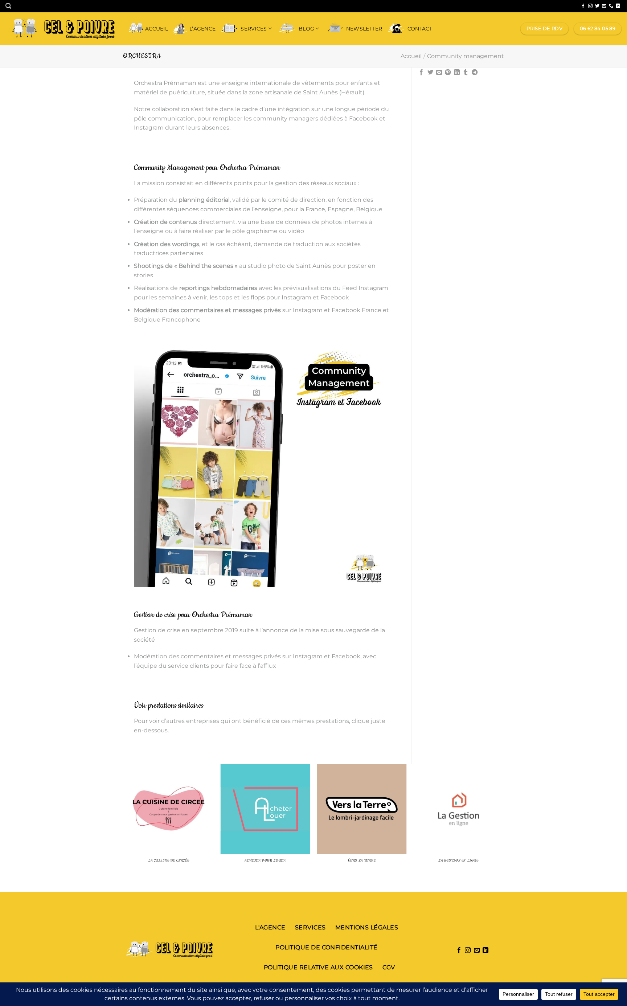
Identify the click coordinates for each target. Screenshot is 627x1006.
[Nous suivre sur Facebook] (583, 6)
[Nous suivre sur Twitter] (597, 6)
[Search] (8, 6)
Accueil (156, 28)
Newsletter (364, 28)
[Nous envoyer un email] (604, 6)
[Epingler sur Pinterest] (448, 72)
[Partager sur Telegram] (475, 72)
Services (254, 28)
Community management (465, 56)
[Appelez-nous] (611, 6)
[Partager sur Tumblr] (465, 72)
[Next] (502, 827)
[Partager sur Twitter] (430, 72)
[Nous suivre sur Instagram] (590, 6)
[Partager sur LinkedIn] (457, 72)
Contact (420, 28)
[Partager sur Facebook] (421, 72)
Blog (306, 28)
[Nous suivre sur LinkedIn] (618, 6)
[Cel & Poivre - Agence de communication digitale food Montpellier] (61, 28)
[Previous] (124, 827)
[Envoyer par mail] (439, 72)
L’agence (202, 28)
